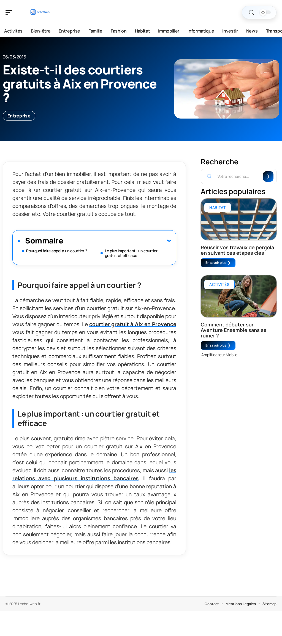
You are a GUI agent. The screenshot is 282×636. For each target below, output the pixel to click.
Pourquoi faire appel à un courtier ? (56, 250)
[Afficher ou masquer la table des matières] (117, 240)
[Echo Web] (39, 12)
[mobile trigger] (10, 12)
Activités (219, 284)
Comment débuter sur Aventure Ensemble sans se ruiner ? (234, 330)
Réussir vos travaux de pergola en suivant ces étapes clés (237, 250)
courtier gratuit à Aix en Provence (132, 324)
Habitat (217, 207)
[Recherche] (251, 12)
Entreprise (19, 116)
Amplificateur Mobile (219, 354)
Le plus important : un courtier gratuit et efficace (131, 253)
